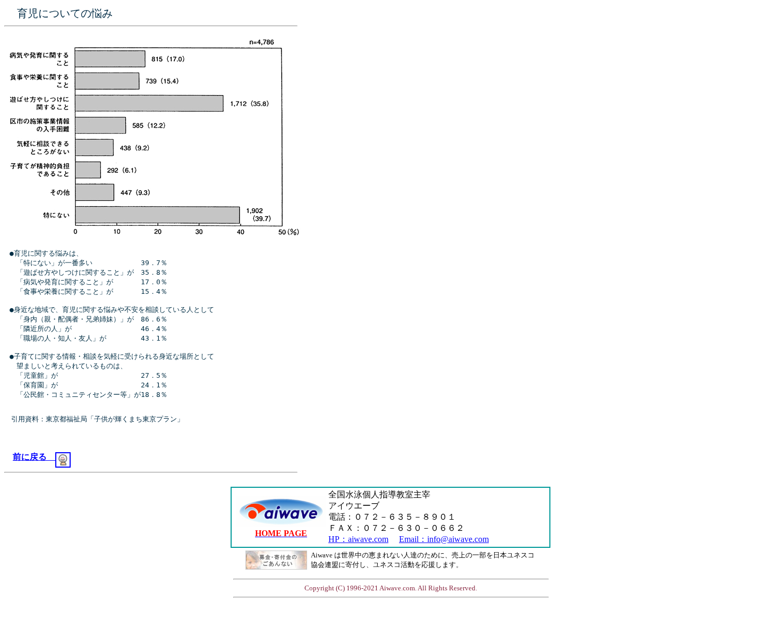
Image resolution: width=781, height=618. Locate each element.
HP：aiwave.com (358, 539)
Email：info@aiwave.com (444, 539)
